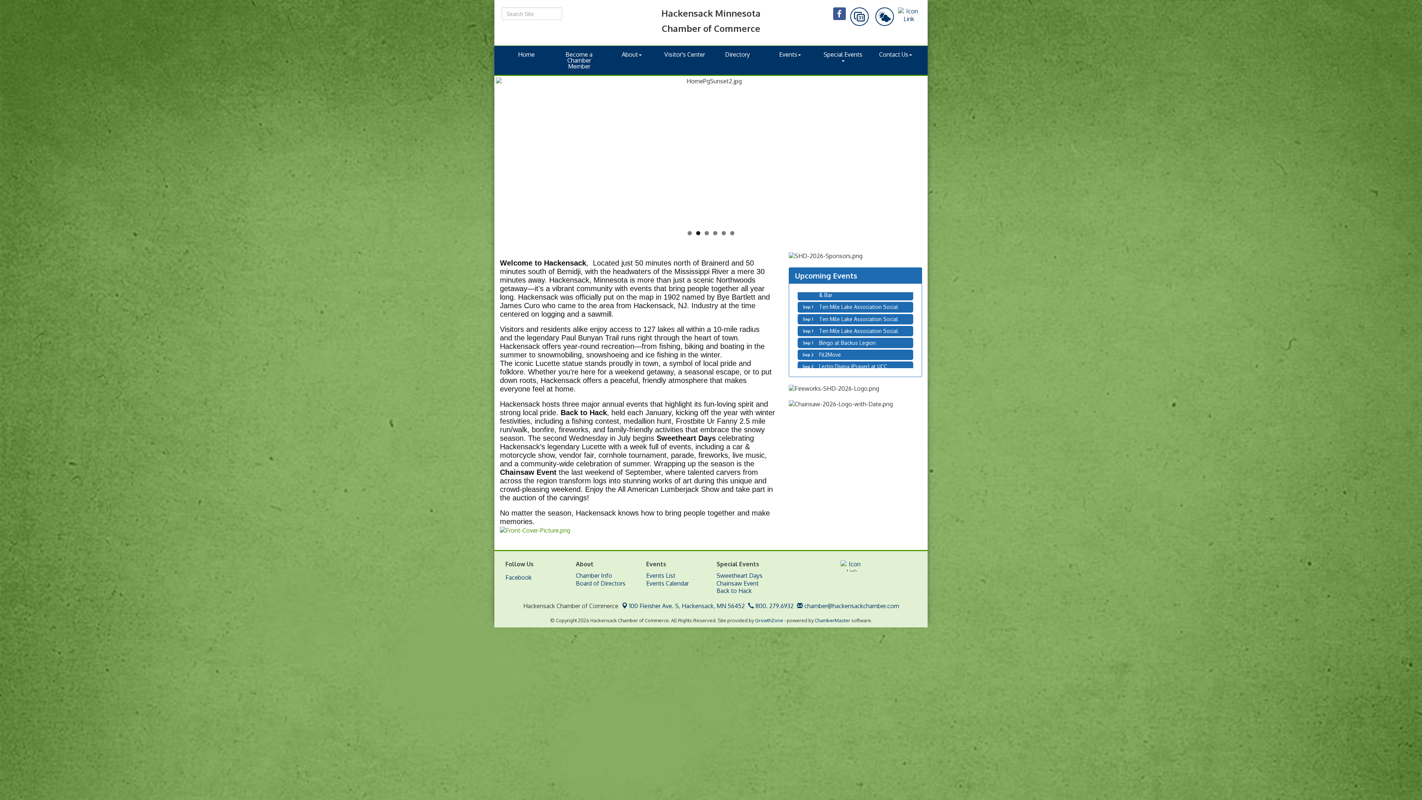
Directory (737, 54)
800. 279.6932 (774, 606)
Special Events (843, 54)
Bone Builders (835, 350)
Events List (660, 575)
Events (788, 54)
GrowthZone (769, 620)
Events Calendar (667, 583)
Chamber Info (594, 575)
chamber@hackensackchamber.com (851, 606)
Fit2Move (830, 302)
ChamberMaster (832, 620)
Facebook (518, 577)
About (630, 54)
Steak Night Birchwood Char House (861, 326)
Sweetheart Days (739, 575)
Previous (484, 165)
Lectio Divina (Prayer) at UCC (853, 314)
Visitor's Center (684, 54)
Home (526, 54)
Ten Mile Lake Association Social (858, 338)
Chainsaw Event (738, 583)
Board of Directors (600, 583)
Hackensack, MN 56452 (687, 606)
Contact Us (893, 54)
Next (938, 165)
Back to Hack (734, 590)
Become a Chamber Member (578, 60)
